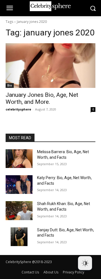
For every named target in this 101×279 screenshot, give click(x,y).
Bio (9, 85)
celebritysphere (18, 109)
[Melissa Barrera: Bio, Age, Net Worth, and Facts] (19, 158)
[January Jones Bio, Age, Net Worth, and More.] (50, 65)
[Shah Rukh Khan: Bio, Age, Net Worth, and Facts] (19, 210)
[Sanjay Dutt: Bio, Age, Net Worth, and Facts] (19, 236)
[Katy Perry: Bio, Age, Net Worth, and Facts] (19, 184)
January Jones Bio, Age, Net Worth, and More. (42, 98)
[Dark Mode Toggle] (85, 263)
